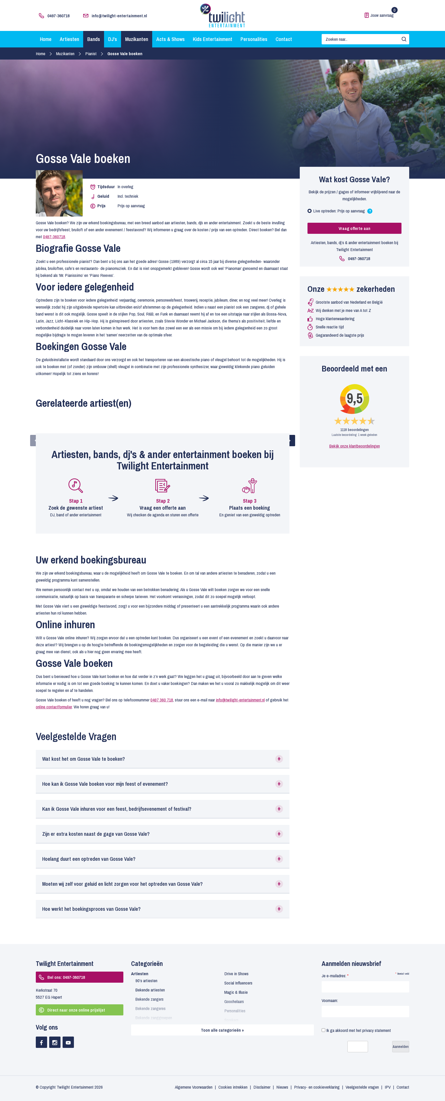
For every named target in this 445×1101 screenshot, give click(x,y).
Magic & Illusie (236, 992)
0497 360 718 (161, 700)
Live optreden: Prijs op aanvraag (342, 212)
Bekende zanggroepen (153, 1018)
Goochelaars (234, 1001)
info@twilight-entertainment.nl (119, 16)
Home (46, 39)
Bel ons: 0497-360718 (66, 977)
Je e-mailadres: (335, 976)
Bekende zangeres (150, 1008)
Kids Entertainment (212, 39)
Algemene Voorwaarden (193, 1087)
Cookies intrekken (232, 1087)
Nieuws (282, 1087)
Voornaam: (330, 1000)
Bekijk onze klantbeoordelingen (354, 446)
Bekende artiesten (150, 990)
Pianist (91, 53)
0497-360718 (58, 16)
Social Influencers (238, 983)
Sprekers (231, 1020)
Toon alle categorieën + (222, 1030)
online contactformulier (54, 707)
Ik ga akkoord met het (358, 1030)
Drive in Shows (236, 973)
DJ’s (112, 39)
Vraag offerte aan (354, 228)
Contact (284, 39)
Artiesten (69, 39)
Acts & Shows (170, 39)
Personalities (254, 39)
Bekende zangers (149, 999)
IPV (388, 1087)
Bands (93, 39)
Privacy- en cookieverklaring (317, 1087)
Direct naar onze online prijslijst (76, 1010)
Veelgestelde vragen (362, 1087)
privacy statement (376, 1030)
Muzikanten (136, 39)
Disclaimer (261, 1087)
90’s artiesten (146, 980)
